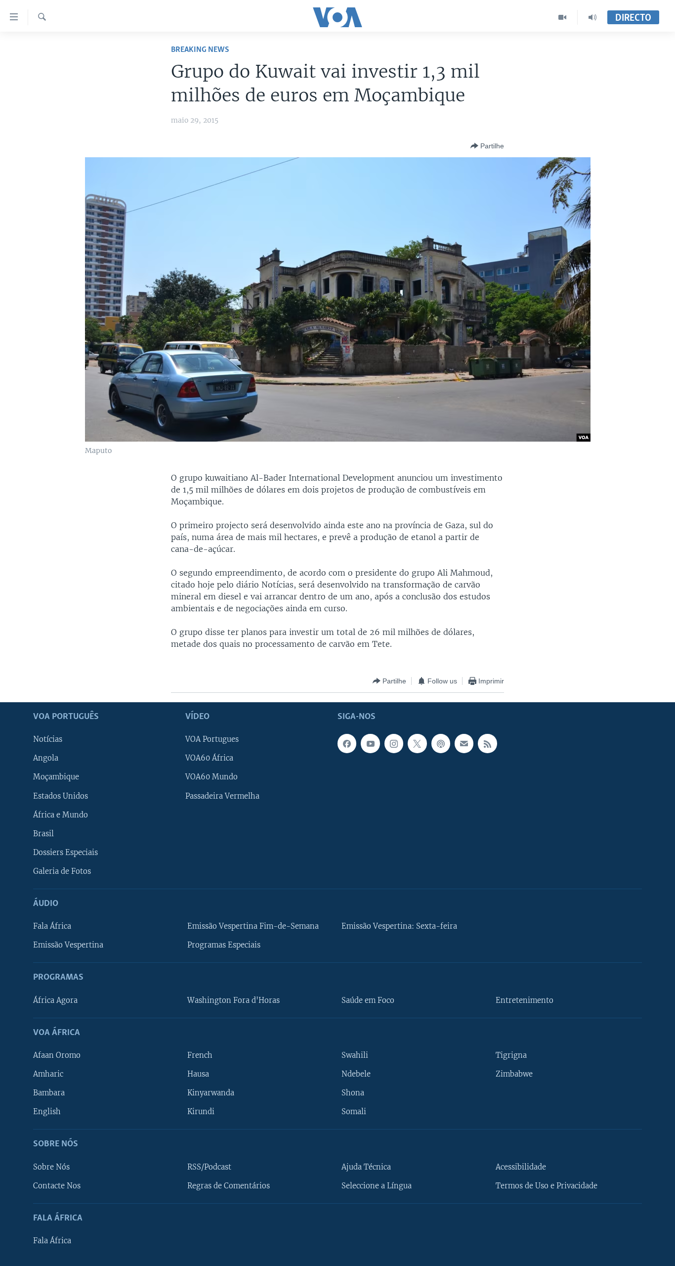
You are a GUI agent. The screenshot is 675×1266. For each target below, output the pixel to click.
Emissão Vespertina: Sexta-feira (399, 926)
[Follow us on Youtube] (370, 743)
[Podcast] (440, 743)
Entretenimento (524, 1000)
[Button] (487, 146)
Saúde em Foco (367, 1000)
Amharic (48, 1074)
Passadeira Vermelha (222, 796)
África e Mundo (60, 815)
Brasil (43, 833)
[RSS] (487, 743)
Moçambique (56, 777)
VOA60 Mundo (211, 777)
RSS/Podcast (209, 1167)
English (47, 1112)
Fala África (52, 926)
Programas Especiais (223, 945)
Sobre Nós (51, 1167)
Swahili (354, 1055)
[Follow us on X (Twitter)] (417, 743)
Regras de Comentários (228, 1185)
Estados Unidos (60, 796)
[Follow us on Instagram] (393, 743)
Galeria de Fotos (62, 871)
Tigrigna (511, 1055)
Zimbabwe (514, 1074)
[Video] (563, 17)
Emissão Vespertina (68, 945)
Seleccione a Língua (376, 1185)
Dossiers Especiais (65, 852)
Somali (353, 1112)
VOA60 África (209, 758)
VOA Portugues (212, 739)
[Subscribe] (464, 743)
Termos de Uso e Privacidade (546, 1185)
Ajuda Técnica (366, 1167)
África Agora (55, 1000)
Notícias (47, 739)
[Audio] (592, 17)
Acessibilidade (521, 1167)
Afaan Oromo (57, 1055)
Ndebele (356, 1074)
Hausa (198, 1074)
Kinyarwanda (210, 1093)
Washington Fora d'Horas (233, 1000)
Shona (352, 1093)
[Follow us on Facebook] (347, 743)
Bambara (49, 1093)
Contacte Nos (57, 1185)
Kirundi (200, 1112)
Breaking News (200, 49)
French (199, 1055)
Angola (45, 758)
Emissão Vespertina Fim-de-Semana (253, 926)
